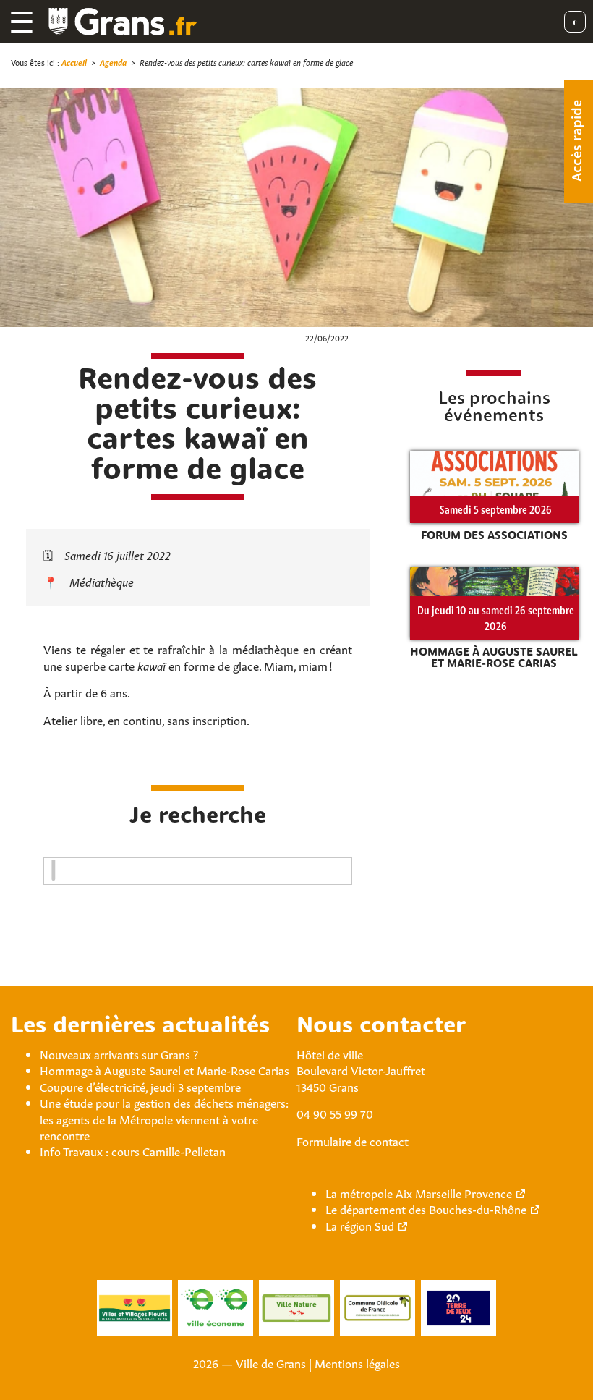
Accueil (74, 61)
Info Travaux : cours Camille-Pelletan (133, 1150)
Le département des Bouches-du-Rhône (425, 1208)
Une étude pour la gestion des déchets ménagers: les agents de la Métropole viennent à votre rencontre (164, 1118)
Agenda (113, 61)
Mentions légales (357, 1362)
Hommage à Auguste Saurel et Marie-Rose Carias (164, 1069)
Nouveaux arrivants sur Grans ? (119, 1053)
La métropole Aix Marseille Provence (418, 1192)
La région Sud (359, 1225)
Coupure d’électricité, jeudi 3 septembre (140, 1086)
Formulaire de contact (352, 1140)
